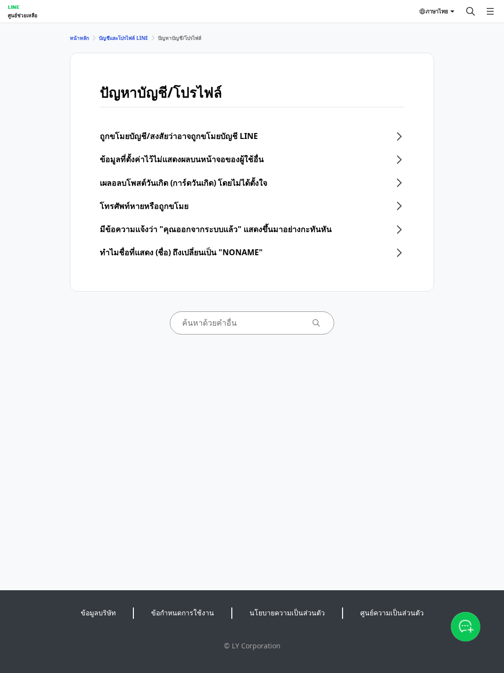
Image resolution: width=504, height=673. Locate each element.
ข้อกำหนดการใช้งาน (182, 612)
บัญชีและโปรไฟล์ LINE (123, 37)
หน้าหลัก (79, 37)
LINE (13, 6)
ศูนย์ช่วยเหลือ (22, 15)
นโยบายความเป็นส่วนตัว (287, 612)
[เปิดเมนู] (490, 11)
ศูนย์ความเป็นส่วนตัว (392, 612)
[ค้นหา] (470, 11)
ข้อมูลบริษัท (98, 612)
